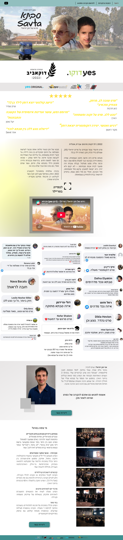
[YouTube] (6, 3)
